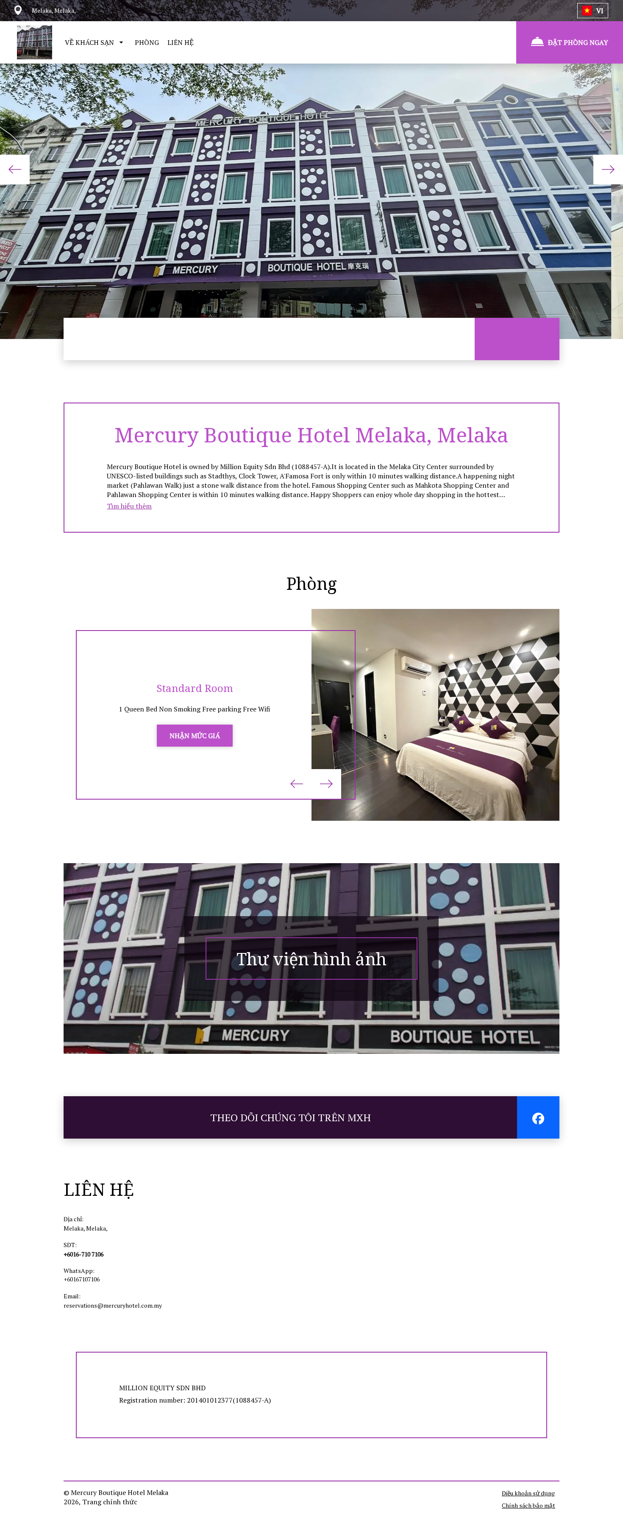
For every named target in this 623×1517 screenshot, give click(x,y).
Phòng (311, 583)
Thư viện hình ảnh (311, 958)
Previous (15, 169)
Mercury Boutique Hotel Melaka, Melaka (311, 434)
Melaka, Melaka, (86, 1228)
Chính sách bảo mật (528, 1505)
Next (608, 169)
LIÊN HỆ (180, 42)
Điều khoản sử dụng (528, 1493)
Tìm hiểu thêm (129, 506)
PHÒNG (147, 42)
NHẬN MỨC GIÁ (195, 735)
